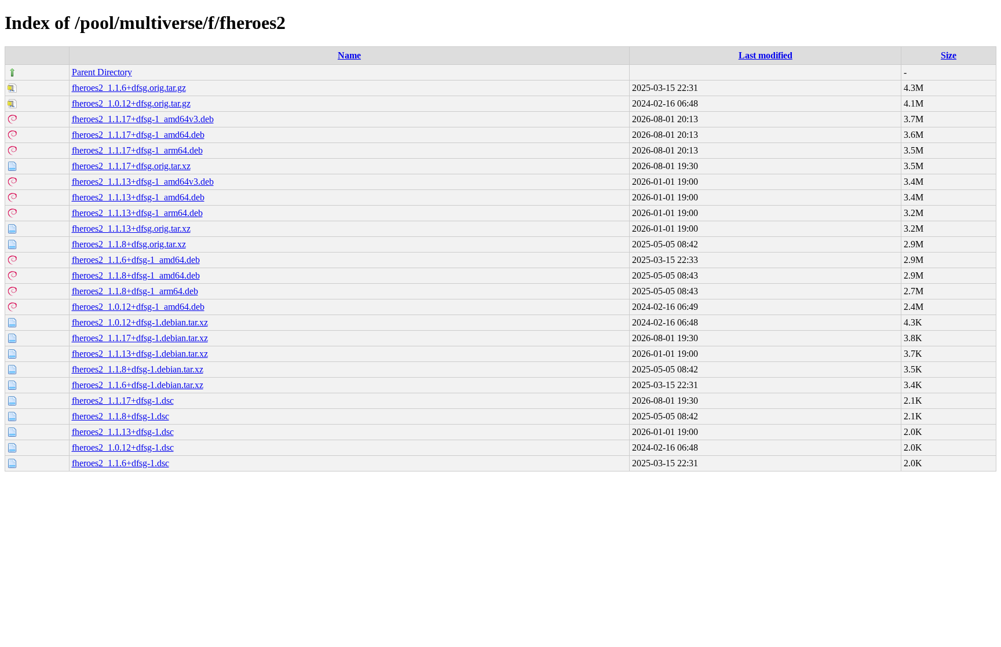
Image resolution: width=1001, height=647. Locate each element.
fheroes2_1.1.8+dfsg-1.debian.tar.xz (137, 369)
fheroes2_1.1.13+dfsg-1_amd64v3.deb (143, 182)
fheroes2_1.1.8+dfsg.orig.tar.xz (129, 244)
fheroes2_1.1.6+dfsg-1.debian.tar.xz (137, 385)
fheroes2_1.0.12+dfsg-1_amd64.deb (138, 307)
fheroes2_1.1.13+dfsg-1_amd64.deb (138, 197)
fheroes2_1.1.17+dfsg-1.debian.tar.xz (140, 338)
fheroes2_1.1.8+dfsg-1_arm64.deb (135, 291)
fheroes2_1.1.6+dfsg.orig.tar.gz (129, 88)
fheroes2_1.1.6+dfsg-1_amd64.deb (136, 260)
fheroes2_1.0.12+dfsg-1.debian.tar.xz (140, 322)
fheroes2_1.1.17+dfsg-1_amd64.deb (138, 135)
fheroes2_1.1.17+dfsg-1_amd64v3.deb (143, 119)
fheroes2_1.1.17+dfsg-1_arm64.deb (137, 150)
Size (948, 55)
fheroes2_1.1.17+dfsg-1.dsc (123, 400)
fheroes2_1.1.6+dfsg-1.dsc (120, 463)
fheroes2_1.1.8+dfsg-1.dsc (120, 416)
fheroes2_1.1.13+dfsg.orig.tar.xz (131, 228)
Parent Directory (102, 72)
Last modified (765, 55)
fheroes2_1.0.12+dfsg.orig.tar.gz (131, 103)
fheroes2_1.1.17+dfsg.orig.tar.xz (131, 166)
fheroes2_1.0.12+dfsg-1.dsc (123, 447)
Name (349, 55)
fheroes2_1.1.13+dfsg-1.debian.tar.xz (140, 354)
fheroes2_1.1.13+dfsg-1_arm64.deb (137, 213)
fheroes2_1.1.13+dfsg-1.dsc (123, 432)
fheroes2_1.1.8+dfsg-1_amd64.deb (136, 275)
